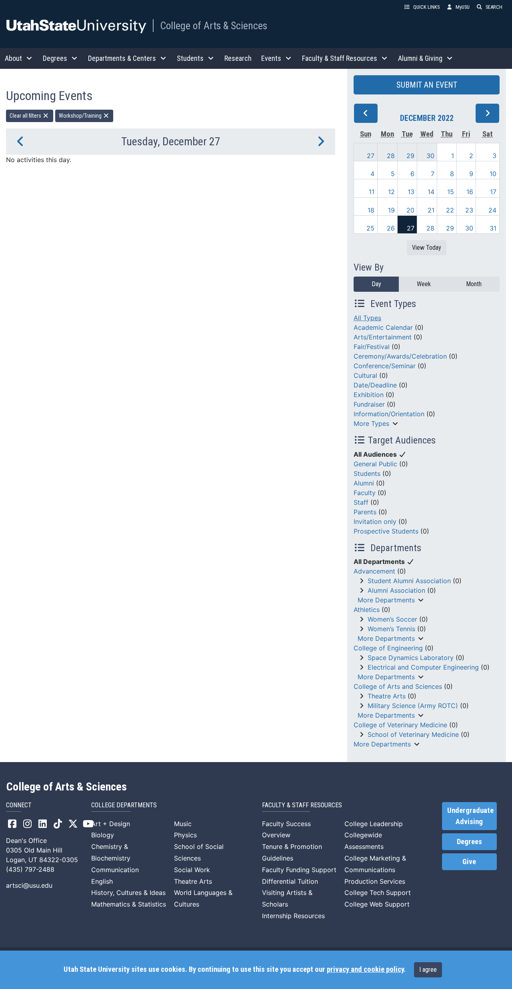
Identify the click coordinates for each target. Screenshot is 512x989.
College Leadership (373, 824)
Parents (365, 512)
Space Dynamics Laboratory (411, 658)
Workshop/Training (81, 115)
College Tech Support (377, 893)
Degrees (469, 841)
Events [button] (271, 58)
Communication (115, 870)
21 (431, 210)
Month (474, 284)
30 (430, 156)
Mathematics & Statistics (128, 904)
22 (450, 210)
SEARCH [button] (494, 7)
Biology (102, 835)
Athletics (367, 610)
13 (411, 192)
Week (424, 284)
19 (391, 210)
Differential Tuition (290, 881)
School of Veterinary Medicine (413, 734)
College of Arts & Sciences (213, 26)
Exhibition (369, 395)
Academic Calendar (383, 327)
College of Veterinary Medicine (400, 725)
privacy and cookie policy (365, 969)
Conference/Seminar (385, 366)
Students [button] (190, 58)
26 (391, 228)
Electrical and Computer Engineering (423, 667)
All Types (367, 318)
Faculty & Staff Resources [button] (339, 58)
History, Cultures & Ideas (128, 893)
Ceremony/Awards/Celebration (400, 356)
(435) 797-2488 (30, 869)
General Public (375, 464)
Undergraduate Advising (470, 816)
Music (183, 824)
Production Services (374, 881)
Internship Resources (293, 916)
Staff (361, 502)
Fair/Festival (372, 347)
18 (371, 210)
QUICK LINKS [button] (426, 7)
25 (370, 228)
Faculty (365, 493)
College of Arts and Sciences (398, 686)
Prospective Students (386, 531)
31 (493, 228)
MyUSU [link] (463, 7)
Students (367, 473)
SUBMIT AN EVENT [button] (426, 85)
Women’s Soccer (392, 619)
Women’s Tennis (391, 629)
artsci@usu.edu (29, 885)
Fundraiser (369, 404)
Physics (185, 835)
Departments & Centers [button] (122, 58)
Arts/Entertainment (383, 337)
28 (391, 156)
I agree (428, 969)
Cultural (365, 375)
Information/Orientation (389, 414)
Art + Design (110, 824)
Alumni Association (396, 590)
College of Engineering (388, 648)
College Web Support (377, 904)
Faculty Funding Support (299, 870)
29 (410, 156)
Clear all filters (26, 115)
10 (493, 174)
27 (370, 156)
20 (410, 210)
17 (493, 192)
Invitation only (375, 522)
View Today (426, 247)
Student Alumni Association (409, 581)
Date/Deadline (375, 385)
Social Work (192, 870)
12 (391, 192)
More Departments (386, 600)
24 (492, 210)
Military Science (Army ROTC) (413, 706)
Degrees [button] (55, 58)
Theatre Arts (387, 696)
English (102, 881)
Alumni (364, 483)
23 (469, 210)
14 (431, 192)
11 (371, 192)
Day (376, 284)
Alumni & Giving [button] (420, 58)
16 (469, 192)
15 (450, 192)
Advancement (374, 571)
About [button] (13, 58)
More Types (371, 423)
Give (469, 861)
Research (238, 58)
